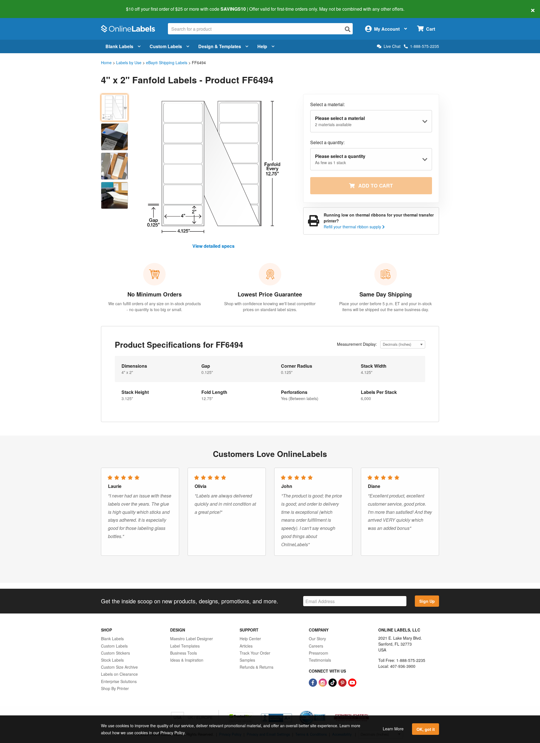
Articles (246, 646)
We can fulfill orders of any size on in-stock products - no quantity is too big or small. (154, 306)
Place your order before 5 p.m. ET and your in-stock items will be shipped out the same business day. (385, 306)
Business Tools (183, 653)
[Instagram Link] (323, 682)
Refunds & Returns (256, 667)
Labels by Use (128, 62)
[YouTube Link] (352, 682)
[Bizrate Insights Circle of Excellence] (323, 711)
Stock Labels (112, 660)
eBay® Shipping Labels (166, 62)
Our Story (317, 638)
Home (106, 62)
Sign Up (427, 601)
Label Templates (185, 646)
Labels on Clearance (119, 674)
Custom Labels (166, 46)
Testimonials (320, 660)
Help (262, 46)
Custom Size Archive (119, 667)
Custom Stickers (115, 653)
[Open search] (348, 29)
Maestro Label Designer (191, 638)
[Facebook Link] (313, 682)
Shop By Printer (115, 688)
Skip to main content (20, 5)
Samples (247, 660)
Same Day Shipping (385, 294)
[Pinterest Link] (343, 682)
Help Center (250, 638)
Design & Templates (219, 46)
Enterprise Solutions (119, 681)
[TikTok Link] (333, 682)
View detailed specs (213, 246)
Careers (316, 646)
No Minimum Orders (154, 294)
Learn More (393, 728)
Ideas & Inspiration (186, 660)
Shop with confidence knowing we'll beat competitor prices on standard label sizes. (270, 306)
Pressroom (318, 653)
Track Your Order (255, 653)
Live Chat (392, 46)
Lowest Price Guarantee (270, 294)
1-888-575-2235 (424, 46)
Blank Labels (119, 46)
